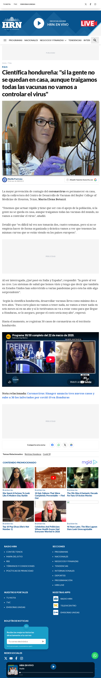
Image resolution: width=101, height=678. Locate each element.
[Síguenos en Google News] (71, 445)
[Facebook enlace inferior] (16, 658)
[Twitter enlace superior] (86, 4)
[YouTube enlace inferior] (11, 658)
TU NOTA (7, 4)
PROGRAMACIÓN (63, 580)
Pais (10, 63)
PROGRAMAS (15, 40)
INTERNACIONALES (64, 570)
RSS (8, 561)
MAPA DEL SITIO (14, 556)
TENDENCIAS (75, 40)
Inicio (4, 63)
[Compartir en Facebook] (52, 445)
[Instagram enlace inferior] (21, 658)
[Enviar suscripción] (43, 641)
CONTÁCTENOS (14, 551)
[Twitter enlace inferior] (5, 658)
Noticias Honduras (33, 454)
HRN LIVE (59, 585)
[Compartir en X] (65, 445)
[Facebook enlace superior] (90, 4)
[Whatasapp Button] (95, 655)
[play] (53, 667)
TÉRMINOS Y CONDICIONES (20, 566)
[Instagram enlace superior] (95, 4)
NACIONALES (31, 40)
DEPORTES (60, 575)
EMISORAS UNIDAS (27, 4)
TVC (15, 4)
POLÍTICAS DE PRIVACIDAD (19, 570)
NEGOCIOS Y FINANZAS (52, 40)
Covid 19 (46, 454)
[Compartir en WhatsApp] (58, 445)
